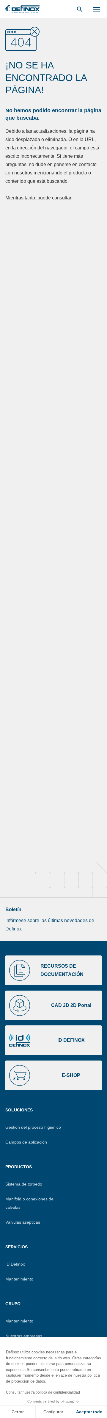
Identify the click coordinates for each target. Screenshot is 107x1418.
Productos (18, 1166)
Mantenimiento (19, 1279)
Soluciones (19, 1110)
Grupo (13, 1303)
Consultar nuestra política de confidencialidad (43, 1392)
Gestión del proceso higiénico (33, 1127)
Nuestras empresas (23, 1335)
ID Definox (15, 1264)
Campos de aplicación (26, 1142)
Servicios (16, 1246)
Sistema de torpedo (23, 1184)
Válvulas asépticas (22, 1222)
